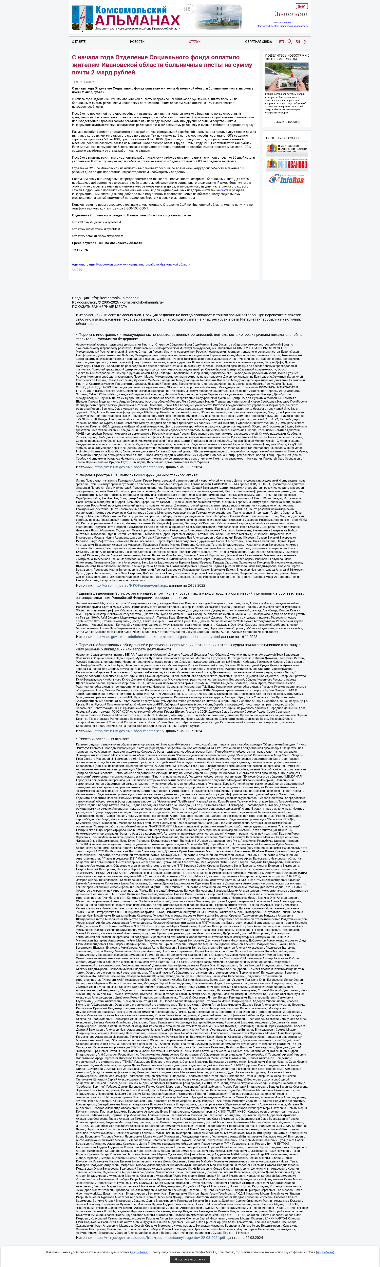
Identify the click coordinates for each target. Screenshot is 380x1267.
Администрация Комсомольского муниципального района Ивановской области (131, 264)
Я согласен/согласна (190, 1259)
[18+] (126, 20)
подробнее (139, 1252)
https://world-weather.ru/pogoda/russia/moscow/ (282, 26)
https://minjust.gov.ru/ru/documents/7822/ (129, 731)
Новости (137, 42)
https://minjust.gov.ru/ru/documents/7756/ (129, 467)
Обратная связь (258, 42)
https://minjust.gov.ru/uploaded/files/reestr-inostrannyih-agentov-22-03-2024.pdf (159, 1238)
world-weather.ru (283, 22)
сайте (224, 190)
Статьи (195, 42)
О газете (79, 42)
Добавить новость (286, 121)
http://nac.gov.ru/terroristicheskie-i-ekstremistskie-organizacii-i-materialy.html (157, 637)
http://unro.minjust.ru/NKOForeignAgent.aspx (131, 585)
